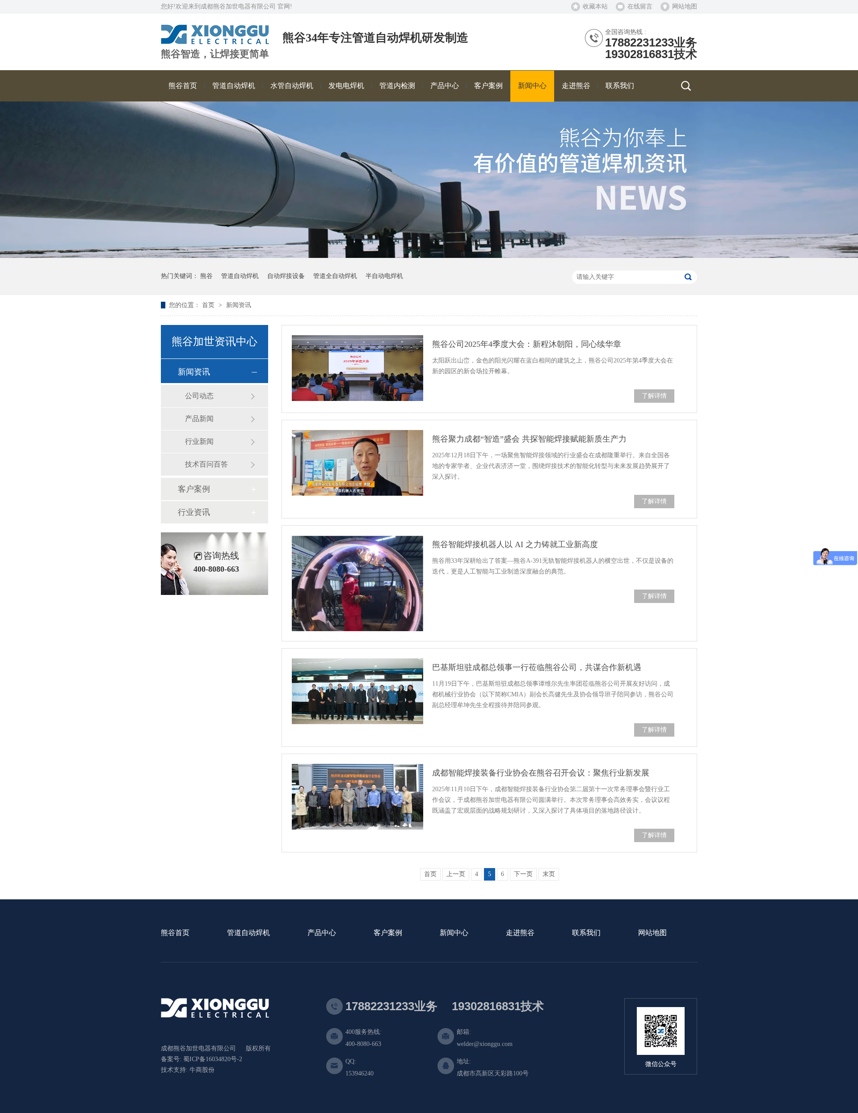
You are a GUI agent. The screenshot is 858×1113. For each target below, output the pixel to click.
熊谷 (206, 276)
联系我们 (586, 933)
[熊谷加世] (215, 40)
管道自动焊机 (240, 276)
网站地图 (684, 6)
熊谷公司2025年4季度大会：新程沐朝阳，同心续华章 (526, 344)
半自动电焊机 (384, 276)
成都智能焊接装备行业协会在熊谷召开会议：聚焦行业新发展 (540, 772)
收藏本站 (595, 6)
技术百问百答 (206, 464)
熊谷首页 (175, 933)
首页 (209, 305)
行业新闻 (199, 441)
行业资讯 (194, 512)
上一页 (455, 874)
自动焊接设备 (286, 276)
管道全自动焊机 (335, 276)
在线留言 (639, 6)
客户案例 (194, 489)
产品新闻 (199, 418)
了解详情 (654, 395)
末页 (549, 874)
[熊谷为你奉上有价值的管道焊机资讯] (429, 256)
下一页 (523, 874)
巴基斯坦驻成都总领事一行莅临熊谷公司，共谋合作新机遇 (536, 667)
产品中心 (321, 933)
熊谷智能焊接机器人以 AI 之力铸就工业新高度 (515, 544)
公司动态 (199, 396)
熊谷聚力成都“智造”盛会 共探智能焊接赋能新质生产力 (529, 438)
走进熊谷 (520, 933)
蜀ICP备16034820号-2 (212, 1059)
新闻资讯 (238, 305)
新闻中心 (454, 933)
